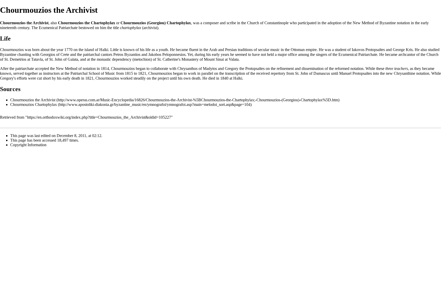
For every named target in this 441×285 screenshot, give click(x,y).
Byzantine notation (394, 23)
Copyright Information (28, 145)
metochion (142, 59)
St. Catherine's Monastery (178, 59)
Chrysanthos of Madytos (197, 68)
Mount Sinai (214, 59)
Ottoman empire (304, 49)
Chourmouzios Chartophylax (33, 104)
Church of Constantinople (268, 23)
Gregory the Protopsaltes (245, 68)
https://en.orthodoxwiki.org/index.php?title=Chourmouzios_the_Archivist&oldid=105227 (99, 117)
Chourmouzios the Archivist (32, 100)
